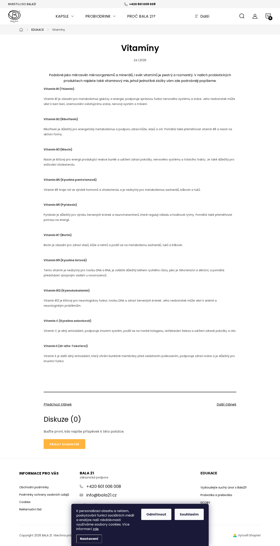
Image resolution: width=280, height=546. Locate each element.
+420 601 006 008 (103, 486)
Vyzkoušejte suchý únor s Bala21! (223, 487)
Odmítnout (156, 514)
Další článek (226, 404)
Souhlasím (189, 514)
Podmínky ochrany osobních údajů (44, 494)
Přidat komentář (64, 444)
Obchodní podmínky (34, 487)
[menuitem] (65, 16)
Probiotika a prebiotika (216, 495)
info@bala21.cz (101, 495)
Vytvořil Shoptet (249, 535)
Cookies (25, 502)
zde (96, 529)
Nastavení (89, 538)
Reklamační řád (30, 509)
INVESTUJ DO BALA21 (22, 4)
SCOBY (205, 503)
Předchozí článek (58, 404)
